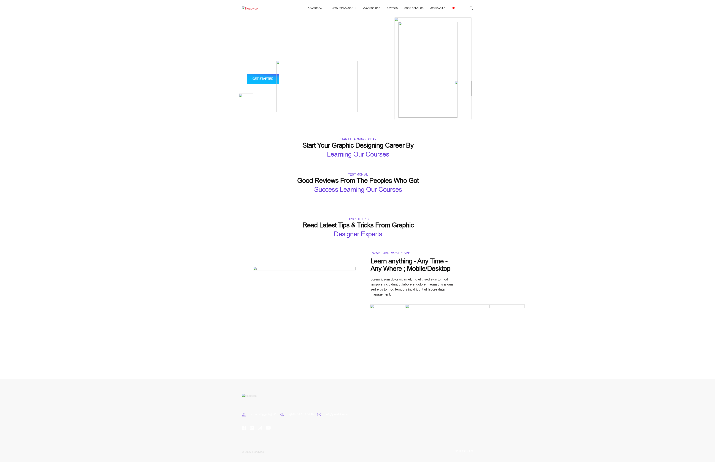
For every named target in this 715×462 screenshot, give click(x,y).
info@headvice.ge (336, 414)
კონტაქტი (437, 8)
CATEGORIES (464, 451)
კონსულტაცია (342, 8)
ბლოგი (392, 8)
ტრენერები (371, 8)
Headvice (258, 452)
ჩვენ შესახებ (414, 8)
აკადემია (315, 8)
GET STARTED (263, 79)
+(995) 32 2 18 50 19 (301, 414)
